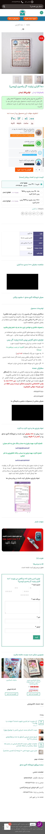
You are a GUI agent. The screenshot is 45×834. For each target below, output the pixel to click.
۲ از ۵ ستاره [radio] (23, 588)
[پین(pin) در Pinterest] (26, 213)
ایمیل (37, 627)
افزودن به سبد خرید (24, 169)
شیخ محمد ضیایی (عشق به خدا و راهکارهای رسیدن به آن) (21, 738)
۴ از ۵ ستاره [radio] (17, 591)
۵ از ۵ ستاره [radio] (34, 595)
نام (38, 617)
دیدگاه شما (35, 599)
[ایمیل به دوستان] (30, 213)
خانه (28, 24)
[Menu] (41, 12)
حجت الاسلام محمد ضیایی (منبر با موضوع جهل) (20, 730)
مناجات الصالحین (11, 680)
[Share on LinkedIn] (22, 213)
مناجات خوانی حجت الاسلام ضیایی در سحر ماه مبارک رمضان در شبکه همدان (20, 745)
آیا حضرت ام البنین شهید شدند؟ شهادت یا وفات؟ (21, 722)
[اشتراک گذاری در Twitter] (34, 213)
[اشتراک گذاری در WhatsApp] (41, 213)
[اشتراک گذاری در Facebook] (37, 213)
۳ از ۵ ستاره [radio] (34, 591)
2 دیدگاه (35, 725)
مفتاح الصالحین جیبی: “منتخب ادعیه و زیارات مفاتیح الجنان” (33, 682)
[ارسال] (4, 6)
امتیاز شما (36, 585)
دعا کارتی (19, 24)
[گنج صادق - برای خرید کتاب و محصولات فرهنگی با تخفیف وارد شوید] (22, 12)
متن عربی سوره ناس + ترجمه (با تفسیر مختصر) (20, 751)
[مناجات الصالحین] (11, 668)
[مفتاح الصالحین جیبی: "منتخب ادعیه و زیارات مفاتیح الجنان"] (33, 668)
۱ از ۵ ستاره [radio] (36, 588)
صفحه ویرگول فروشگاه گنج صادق (31, 764)
